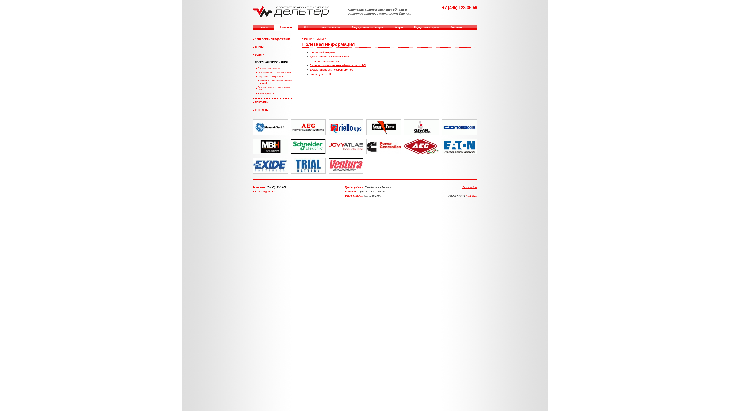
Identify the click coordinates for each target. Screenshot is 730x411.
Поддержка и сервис (426, 27)
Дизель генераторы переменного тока (274, 88)
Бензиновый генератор (269, 68)
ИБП (306, 27)
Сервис (260, 47)
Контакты (456, 27)
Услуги (399, 27)
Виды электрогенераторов (270, 76)
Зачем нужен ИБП (266, 93)
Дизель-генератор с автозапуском (274, 72)
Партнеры (262, 102)
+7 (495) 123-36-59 (276, 187)
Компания (286, 27)
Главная (263, 27)
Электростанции (330, 27)
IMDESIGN (471, 195)
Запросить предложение (272, 39)
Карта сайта (469, 187)
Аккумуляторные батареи (367, 27)
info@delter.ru (268, 191)
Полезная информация (271, 62)
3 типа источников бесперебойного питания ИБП (275, 82)
